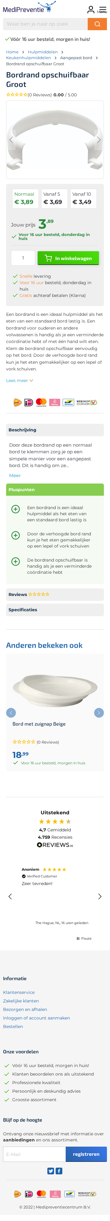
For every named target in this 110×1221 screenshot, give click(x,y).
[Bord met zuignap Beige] (55, 690)
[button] (55, 95)
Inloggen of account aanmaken (36, 1018)
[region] (55, 896)
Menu (102, 11)
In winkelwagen (73, 258)
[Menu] (102, 8)
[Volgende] (99, 140)
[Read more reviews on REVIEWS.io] (55, 845)
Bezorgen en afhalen (25, 1009)
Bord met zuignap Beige (39, 724)
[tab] (55, 430)
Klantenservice (19, 992)
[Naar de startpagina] (24, 7)
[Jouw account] (90, 8)
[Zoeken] (97, 24)
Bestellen (13, 1026)
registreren (86, 1154)
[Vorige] (11, 140)
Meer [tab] (15, 475)
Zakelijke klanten (21, 1001)
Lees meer (17, 380)
